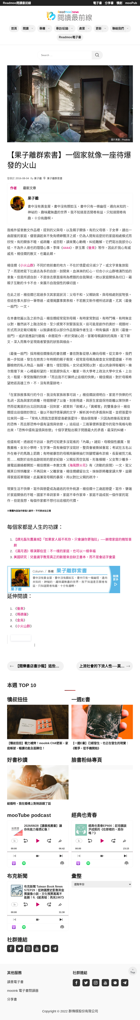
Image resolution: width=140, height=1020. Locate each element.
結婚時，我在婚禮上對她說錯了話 (29, 803)
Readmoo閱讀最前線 (17, 3)
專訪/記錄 (62, 28)
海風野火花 (77, 465)
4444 (66, 248)
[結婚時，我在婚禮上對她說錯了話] (38, 782)
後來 (91, 248)
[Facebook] (10, 948)
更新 (99, 28)
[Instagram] (28, 948)
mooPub (131, 3)
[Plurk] (45, 948)
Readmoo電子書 (70, 37)
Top (132, 972)
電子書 (97, 3)
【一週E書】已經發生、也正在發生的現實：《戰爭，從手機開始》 (100, 746)
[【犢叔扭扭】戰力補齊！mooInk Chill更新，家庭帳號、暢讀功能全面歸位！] (38, 722)
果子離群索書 (54, 178)
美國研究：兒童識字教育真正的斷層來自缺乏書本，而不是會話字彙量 (64, 557)
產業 (82, 28)
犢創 (119, 3)
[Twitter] (19, 948)
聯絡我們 (118, 28)
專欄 (42, 28)
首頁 (14, 28)
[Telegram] (54, 948)
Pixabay (126, 139)
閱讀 (26, 28)
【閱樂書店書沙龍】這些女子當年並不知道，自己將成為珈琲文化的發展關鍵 (38, 666)
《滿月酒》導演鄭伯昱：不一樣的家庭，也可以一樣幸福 (55, 551)
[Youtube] (37, 948)
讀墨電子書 (15, 982)
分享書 (109, 3)
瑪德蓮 (22, 614)
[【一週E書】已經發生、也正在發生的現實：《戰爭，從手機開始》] (102, 722)
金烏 (20, 620)
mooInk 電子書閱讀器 (22, 991)
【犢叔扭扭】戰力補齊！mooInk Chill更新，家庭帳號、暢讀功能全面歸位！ (37, 746)
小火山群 (26, 265)
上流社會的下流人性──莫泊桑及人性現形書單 (102, 666)
